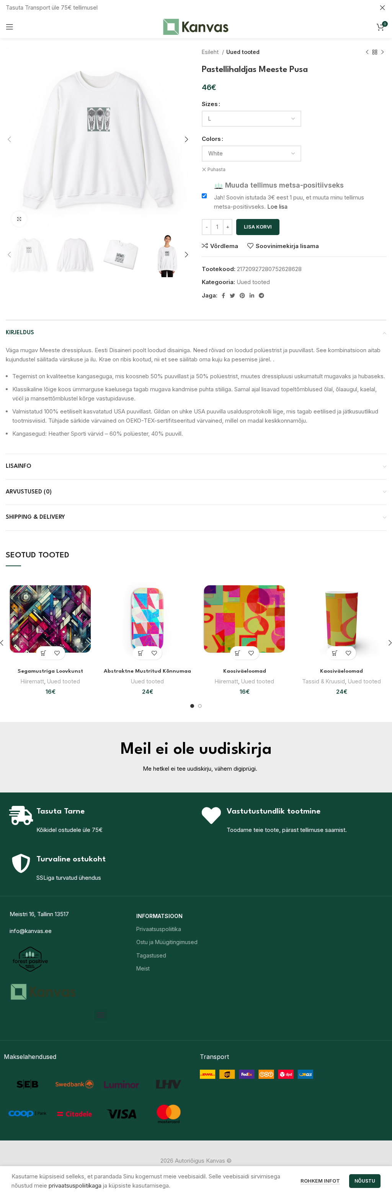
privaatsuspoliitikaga (75, 1185)
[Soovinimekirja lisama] (57, 653)
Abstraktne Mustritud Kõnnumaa (147, 671)
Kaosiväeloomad (244, 671)
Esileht (211, 52)
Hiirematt (32, 681)
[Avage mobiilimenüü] (9, 26)
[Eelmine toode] (367, 52)
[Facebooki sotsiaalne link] (223, 296)
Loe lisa (277, 206)
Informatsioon (159, 916)
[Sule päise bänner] (382, 7)
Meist (143, 968)
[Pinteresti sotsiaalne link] (242, 296)
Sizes (210, 104)
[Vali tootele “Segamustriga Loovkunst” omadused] (44, 653)
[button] (101, 1014)
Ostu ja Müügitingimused (167, 942)
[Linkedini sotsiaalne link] (251, 296)
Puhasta (216, 169)
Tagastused (151, 955)
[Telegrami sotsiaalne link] (261, 296)
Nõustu (364, 1181)
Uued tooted (243, 52)
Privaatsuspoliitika (158, 929)
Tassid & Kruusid (323, 681)
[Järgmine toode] (382, 52)
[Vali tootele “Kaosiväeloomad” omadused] (238, 653)
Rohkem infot (320, 1181)
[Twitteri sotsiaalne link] (232, 296)
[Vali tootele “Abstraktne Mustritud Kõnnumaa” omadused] (140, 653)
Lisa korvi (258, 227)
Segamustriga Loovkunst (50, 671)
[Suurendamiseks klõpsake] (19, 219)
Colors (211, 138)
